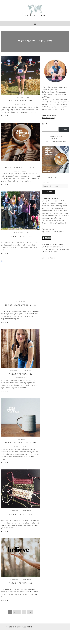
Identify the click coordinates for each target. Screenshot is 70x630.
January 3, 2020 (20, 586)
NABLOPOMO (51, 141)
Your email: (46, 183)
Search (44, 124)
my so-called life (15, 370)
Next (30, 612)
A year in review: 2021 (20, 374)
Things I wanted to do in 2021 (20, 305)
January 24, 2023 (20, 171)
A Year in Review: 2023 (20, 101)
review (27, 97)
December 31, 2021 (20, 377)
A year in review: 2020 (20, 514)
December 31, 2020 (20, 518)
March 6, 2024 (20, 104)
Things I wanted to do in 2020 (20, 443)
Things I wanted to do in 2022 (20, 167)
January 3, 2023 (20, 240)
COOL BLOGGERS (55, 139)
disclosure (48, 231)
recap (21, 97)
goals (18, 164)
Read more (4, 115)
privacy (56, 231)
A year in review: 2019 (20, 583)
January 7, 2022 (20, 308)
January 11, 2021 (20, 446)
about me (16, 97)
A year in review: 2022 (20, 236)
